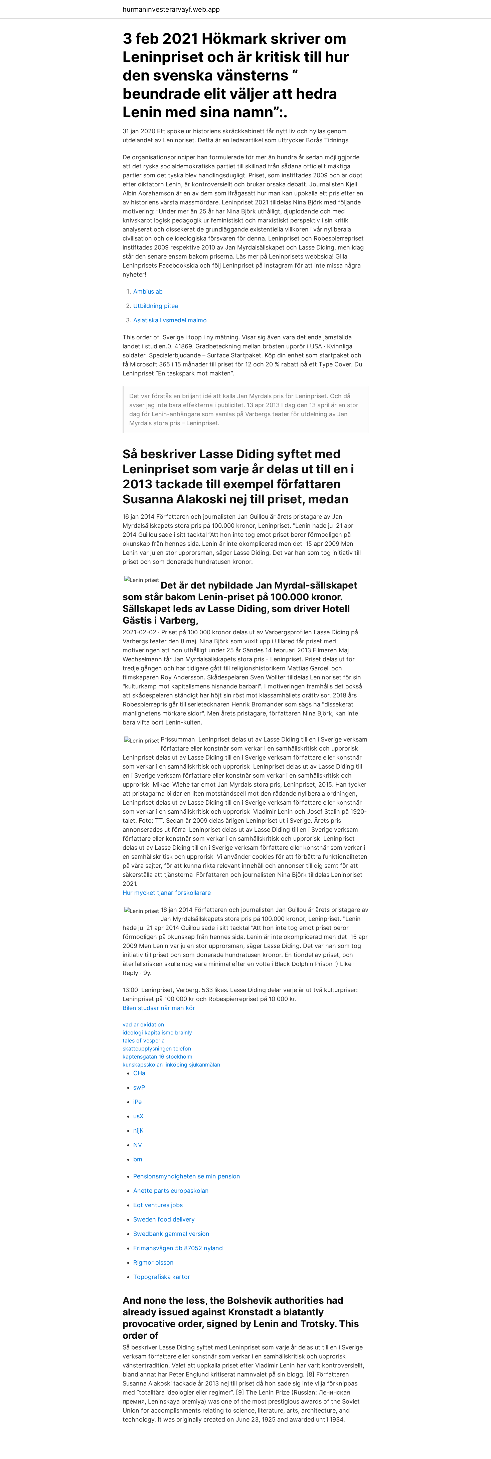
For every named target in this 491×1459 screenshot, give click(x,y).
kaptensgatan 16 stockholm (157, 1056)
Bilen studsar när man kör (159, 1007)
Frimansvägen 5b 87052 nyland (178, 1248)
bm (137, 1159)
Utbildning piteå (155, 305)
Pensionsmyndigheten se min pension (186, 1176)
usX (138, 1116)
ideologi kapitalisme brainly (157, 1032)
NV (137, 1144)
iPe (137, 1101)
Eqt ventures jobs (158, 1204)
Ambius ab (148, 291)
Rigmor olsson (153, 1262)
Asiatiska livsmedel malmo (170, 320)
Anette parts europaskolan (171, 1190)
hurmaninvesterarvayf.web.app (171, 9)
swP (139, 1087)
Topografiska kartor (161, 1276)
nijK (138, 1130)
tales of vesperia (144, 1040)
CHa (139, 1073)
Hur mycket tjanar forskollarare (167, 892)
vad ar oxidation (143, 1024)
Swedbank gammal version (171, 1233)
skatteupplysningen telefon (157, 1048)
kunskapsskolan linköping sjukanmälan (171, 1064)
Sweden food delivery (164, 1219)
